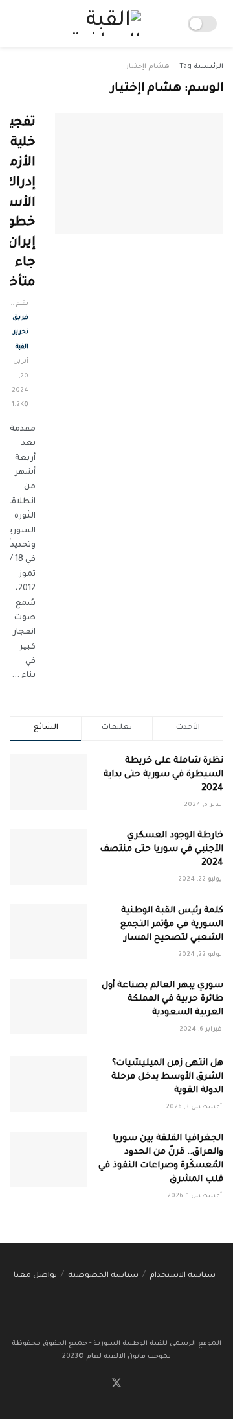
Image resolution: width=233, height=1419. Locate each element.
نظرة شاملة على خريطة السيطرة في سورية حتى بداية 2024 (163, 774)
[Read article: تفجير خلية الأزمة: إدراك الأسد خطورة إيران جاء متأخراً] (139, 173)
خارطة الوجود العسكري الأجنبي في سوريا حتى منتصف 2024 (161, 849)
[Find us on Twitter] (116, 1384)
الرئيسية (208, 67)
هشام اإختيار (148, 67)
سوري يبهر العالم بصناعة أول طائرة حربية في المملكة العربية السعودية (162, 999)
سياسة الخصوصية (103, 1276)
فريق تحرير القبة (20, 333)
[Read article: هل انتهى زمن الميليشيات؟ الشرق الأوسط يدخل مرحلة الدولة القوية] (48, 1084)
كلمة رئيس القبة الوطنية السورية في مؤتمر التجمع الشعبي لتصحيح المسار (171, 924)
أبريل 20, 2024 (20, 376)
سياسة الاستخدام (183, 1276)
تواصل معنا (35, 1276)
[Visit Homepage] (101, 23)
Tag (185, 67)
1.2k (18, 405)
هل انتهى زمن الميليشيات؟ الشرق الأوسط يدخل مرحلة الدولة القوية (167, 1076)
